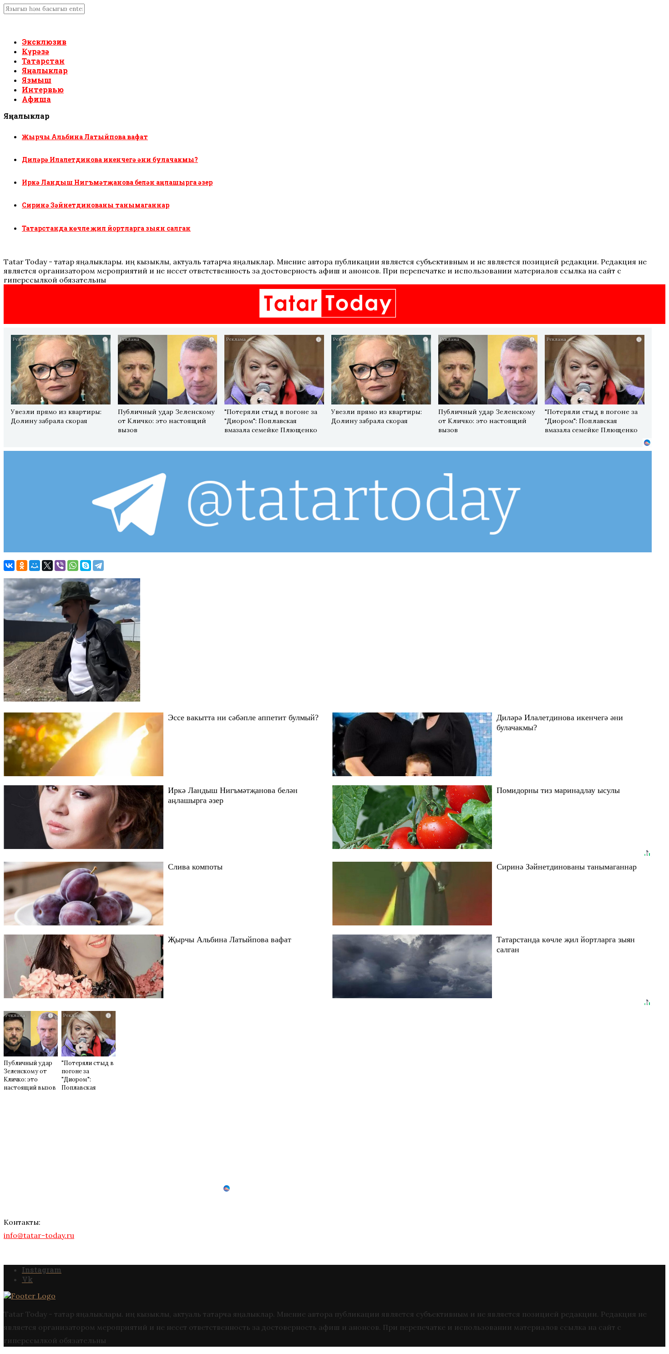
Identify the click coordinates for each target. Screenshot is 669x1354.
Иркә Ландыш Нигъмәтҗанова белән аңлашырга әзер (117, 182)
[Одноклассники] (21, 565)
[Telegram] (98, 565)
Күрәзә (35, 51)
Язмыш (36, 80)
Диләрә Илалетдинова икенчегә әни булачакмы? (110, 159)
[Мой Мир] (34, 565)
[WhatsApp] (72, 565)
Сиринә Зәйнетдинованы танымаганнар (95, 205)
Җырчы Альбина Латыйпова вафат (85, 136)
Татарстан (43, 61)
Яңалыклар (45, 70)
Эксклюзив (44, 41)
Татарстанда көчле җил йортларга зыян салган (106, 228)
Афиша (36, 99)
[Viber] (60, 565)
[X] (47, 565)
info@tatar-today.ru (39, 1235)
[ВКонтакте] (9, 565)
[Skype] (85, 565)
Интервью (43, 89)
